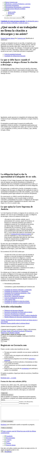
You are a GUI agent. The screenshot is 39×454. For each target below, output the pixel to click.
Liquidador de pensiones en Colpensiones (16, 291)
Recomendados (10, 438)
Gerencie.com (21, 38)
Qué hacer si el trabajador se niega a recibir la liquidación (20, 315)
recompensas (25, 368)
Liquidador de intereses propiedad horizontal (17, 303)
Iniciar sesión (12, 12)
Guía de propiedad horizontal (12, 54)
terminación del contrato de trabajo (21, 234)
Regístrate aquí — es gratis (8, 378)
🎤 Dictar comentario (7, 421)
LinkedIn (17, 332)
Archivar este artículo (7, 395)
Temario (8, 443)
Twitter (8, 331)
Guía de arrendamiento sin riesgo (13, 298)
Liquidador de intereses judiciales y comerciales (18, 289)
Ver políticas (8, 451)
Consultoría (9, 436)
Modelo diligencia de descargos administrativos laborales (20, 317)
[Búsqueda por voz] (23, 17)
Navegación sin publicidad (12, 294)
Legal (7, 441)
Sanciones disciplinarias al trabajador (14, 313)
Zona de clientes (11, 445)
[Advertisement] (19, 95)
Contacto (8, 439)
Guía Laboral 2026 (9, 299)
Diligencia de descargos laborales (13, 310)
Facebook (21, 331)
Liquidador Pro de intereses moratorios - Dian (17, 293)
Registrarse (11, 13)
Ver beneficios (5, 339)
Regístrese (4, 424)
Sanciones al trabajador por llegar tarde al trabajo (18, 312)
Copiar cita (4, 393)
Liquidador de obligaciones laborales (14, 56)
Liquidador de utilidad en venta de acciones (16, 301)
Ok (2, 451)
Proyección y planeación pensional (14, 296)
